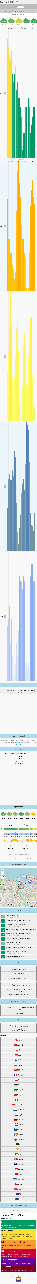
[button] (18, 886)
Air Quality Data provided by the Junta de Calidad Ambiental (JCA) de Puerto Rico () (18, 741)
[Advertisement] (18, 714)
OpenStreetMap (26, 906)
